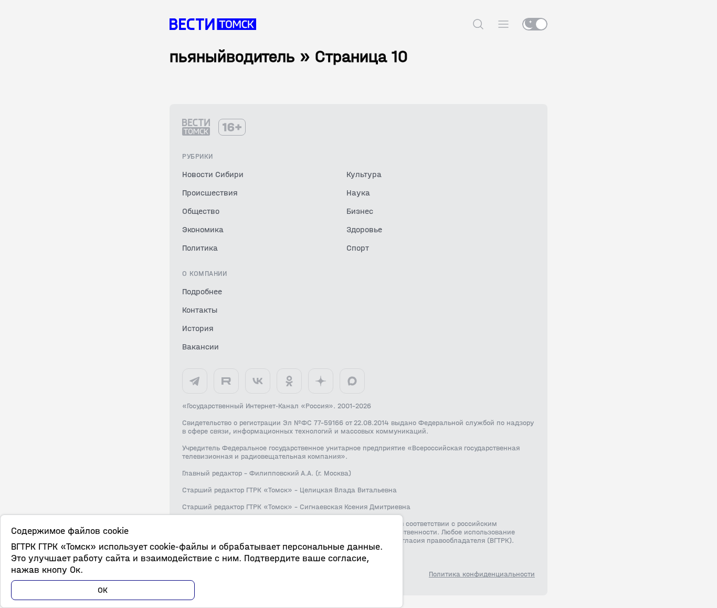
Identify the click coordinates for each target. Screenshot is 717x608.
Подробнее (202, 291)
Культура (364, 174)
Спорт (357, 248)
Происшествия (210, 193)
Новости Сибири (213, 174)
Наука (358, 193)
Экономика (203, 229)
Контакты (199, 310)
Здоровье (364, 229)
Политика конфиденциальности (482, 574)
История (198, 328)
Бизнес (359, 211)
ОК (103, 590)
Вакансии (200, 347)
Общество (200, 211)
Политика (200, 248)
